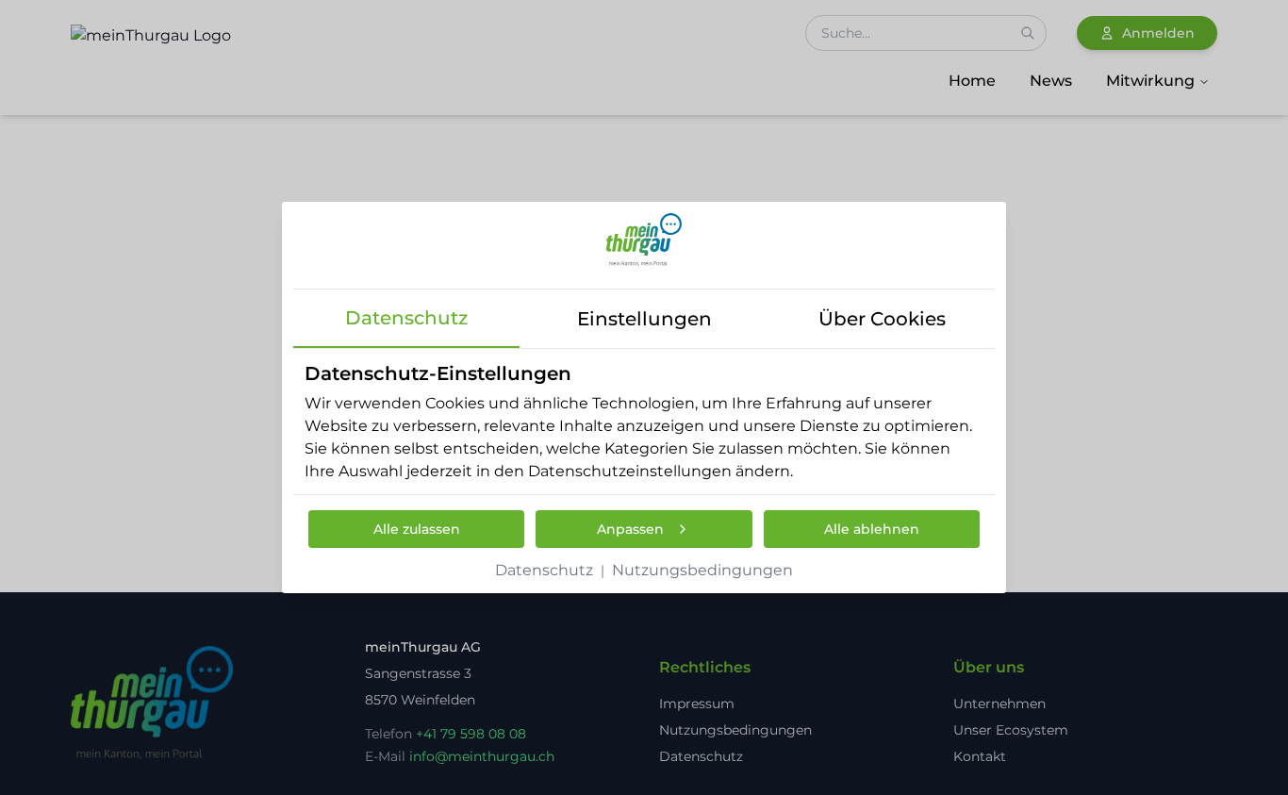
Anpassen (630, 529)
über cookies (882, 318)
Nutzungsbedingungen (702, 570)
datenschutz (406, 317)
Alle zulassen (416, 529)
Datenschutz (544, 570)
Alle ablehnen (871, 529)
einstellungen (644, 318)
